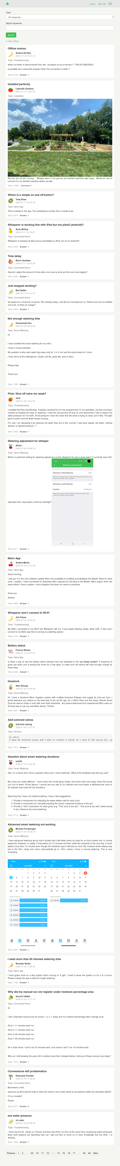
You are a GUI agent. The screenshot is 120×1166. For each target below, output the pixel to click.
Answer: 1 (24, 74)
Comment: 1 (26, 185)
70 (37, 1153)
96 (89, 1153)
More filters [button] (13, 41)
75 (63, 1153)
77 (74, 1153)
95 (84, 1153)
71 (42, 1153)
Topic (8, 12)
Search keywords (14, 23)
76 (69, 1153)
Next (96, 1153)
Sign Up (102, 3)
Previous (11, 1153)
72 (48, 1153)
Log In (93, 3)
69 (32, 1153)
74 (58, 1153)
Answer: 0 (24, 1106)
